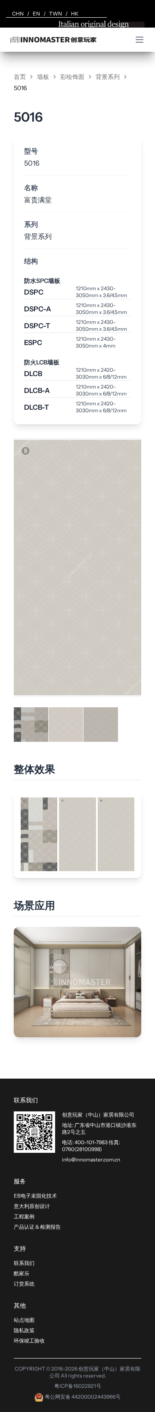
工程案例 (24, 1216)
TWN (55, 13)
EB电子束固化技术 (35, 1195)
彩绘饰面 (72, 77)
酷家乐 (21, 1273)
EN (36, 13)
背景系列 (108, 77)
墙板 (43, 77)
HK (74, 13)
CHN (18, 13)
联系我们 (24, 1263)
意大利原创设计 (32, 1206)
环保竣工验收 (29, 1340)
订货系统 (24, 1283)
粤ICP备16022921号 (77, 1386)
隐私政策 (24, 1330)
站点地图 (24, 1320)
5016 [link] (20, 88)
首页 (20, 77)
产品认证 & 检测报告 (37, 1227)
